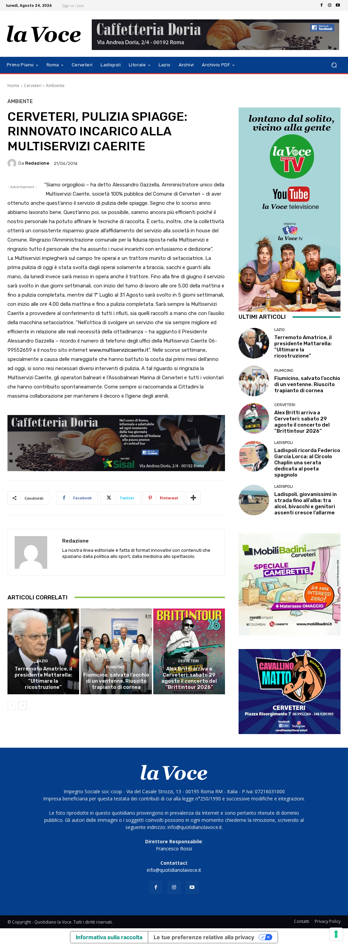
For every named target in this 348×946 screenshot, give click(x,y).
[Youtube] (338, 5)
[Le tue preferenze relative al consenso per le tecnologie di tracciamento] (336, 934)
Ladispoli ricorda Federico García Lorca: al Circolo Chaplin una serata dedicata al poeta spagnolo (307, 462)
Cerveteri (32, 85)
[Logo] (44, 34)
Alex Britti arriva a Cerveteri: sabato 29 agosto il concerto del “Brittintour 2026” (189, 678)
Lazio (42, 661)
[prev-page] (11, 705)
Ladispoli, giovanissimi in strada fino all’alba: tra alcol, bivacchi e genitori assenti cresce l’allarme (305, 503)
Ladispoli (283, 443)
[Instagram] (330, 5)
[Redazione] (12, 163)
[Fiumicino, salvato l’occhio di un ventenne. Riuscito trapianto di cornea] (116, 652)
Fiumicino (115, 667)
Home (13, 85)
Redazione (37, 163)
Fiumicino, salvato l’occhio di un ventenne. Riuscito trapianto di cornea (116, 681)
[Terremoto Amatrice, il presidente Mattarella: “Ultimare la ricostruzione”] (43, 652)
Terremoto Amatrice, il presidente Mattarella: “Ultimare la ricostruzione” (43, 678)
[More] (193, 498)
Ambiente (55, 85)
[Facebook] (321, 5)
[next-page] (22, 705)
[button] (334, 65)
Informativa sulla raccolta (109, 937)
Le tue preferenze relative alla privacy (204, 937)
